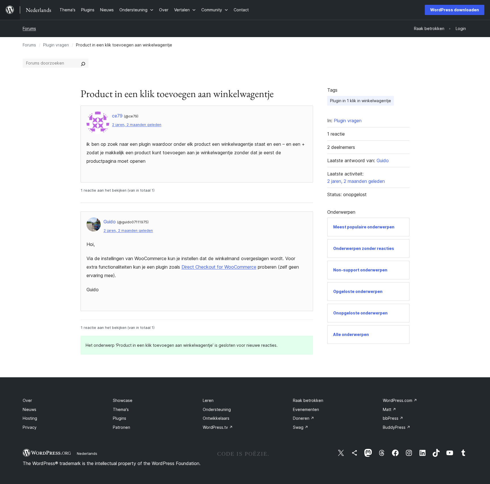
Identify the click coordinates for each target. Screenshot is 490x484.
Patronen (121, 427)
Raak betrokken (308, 400)
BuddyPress (396, 427)
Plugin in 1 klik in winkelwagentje (360, 100)
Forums (29, 28)
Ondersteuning (217, 409)
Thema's (121, 409)
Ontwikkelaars (216, 418)
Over (27, 400)
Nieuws (29, 409)
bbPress (393, 418)
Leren (208, 400)
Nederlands (87, 453)
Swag (300, 427)
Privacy (30, 427)
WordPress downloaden (454, 9)
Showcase (122, 400)
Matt (389, 409)
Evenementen (306, 409)
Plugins (119, 418)
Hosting (30, 418)
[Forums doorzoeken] (83, 63)
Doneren (303, 418)
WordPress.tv (218, 427)
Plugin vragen (56, 44)
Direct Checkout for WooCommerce (218, 267)
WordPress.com (400, 400)
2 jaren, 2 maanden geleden (136, 125)
